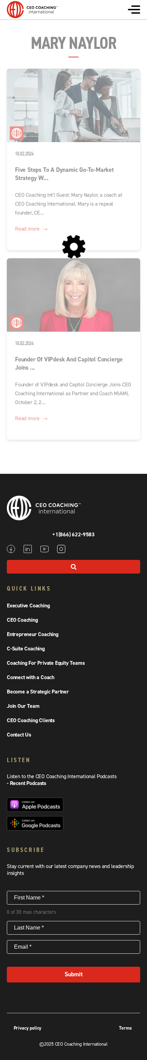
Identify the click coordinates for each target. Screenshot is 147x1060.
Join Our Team (23, 706)
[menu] (134, 9)
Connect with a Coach (30, 677)
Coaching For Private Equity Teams (45, 663)
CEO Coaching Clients (31, 720)
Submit (74, 974)
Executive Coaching (28, 605)
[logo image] (32, 14)
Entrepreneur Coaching (32, 634)
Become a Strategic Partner (38, 691)
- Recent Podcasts (26, 783)
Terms (125, 1028)
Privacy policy (28, 1028)
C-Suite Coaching (26, 648)
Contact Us (19, 734)
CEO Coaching (22, 620)
